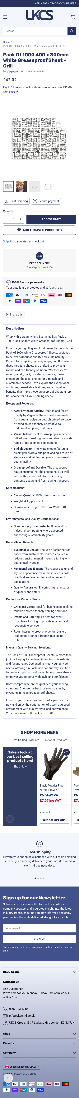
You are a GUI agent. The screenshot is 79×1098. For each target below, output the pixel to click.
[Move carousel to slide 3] (41, 878)
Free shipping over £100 (40, 267)
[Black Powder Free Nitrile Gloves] (54, 764)
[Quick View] (66, 752)
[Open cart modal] (73, 17)
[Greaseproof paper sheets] (39, 138)
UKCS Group (29, 1073)
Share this (16, 314)
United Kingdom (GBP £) (23, 1066)
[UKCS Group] (39, 17)
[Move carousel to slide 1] (35, 878)
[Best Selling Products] (10, 819)
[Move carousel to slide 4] (43, 878)
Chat (15, 997)
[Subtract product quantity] (6, 219)
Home (6, 42)
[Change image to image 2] (21, 186)
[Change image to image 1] (8, 186)
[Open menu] (5, 17)
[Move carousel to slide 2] (38, 878)
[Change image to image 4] (47, 186)
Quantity (8, 211)
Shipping (8, 241)
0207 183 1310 (18, 1009)
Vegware (12, 71)
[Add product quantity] (20, 219)
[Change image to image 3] (34, 186)
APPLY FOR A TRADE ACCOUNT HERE (55, 3)
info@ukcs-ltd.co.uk (22, 1015)
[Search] (71, 31)
